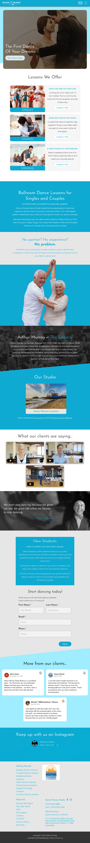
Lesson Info (62, 108)
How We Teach (23, 806)
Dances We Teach (24, 803)
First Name (25, 605)
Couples (28, 139)
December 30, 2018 (16, 676)
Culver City (55, 818)
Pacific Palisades (63, 820)
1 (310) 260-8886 (52, 804)
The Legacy (21, 812)
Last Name (52, 605)
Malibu (62, 818)
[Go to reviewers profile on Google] (6, 675)
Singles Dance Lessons (27, 770)
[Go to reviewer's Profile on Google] (27, 703)
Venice (63, 823)
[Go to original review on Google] (40, 675)
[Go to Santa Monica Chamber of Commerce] (59, 781)
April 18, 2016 (35, 704)
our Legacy (39, 418)
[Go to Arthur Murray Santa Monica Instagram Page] (71, 799)
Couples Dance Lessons (27, 773)
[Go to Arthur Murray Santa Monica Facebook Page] (67, 799)
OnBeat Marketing (56, 838)
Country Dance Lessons (27, 794)
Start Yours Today (15, 58)
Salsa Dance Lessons (26, 782)
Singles (27, 110)
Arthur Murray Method (62, 418)
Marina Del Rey (51, 820)
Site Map (20, 825)
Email (22, 617)
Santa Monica (55, 823)
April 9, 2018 (58, 676)
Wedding (27, 168)
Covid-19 (20, 818)
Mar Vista (69, 818)
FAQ (18, 809)
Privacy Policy (22, 822)
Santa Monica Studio (55, 800)
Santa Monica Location (46, 411)
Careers (19, 815)
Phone (22, 629)
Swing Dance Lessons (26, 785)
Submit (65, 644)
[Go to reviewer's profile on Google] (50, 675)
